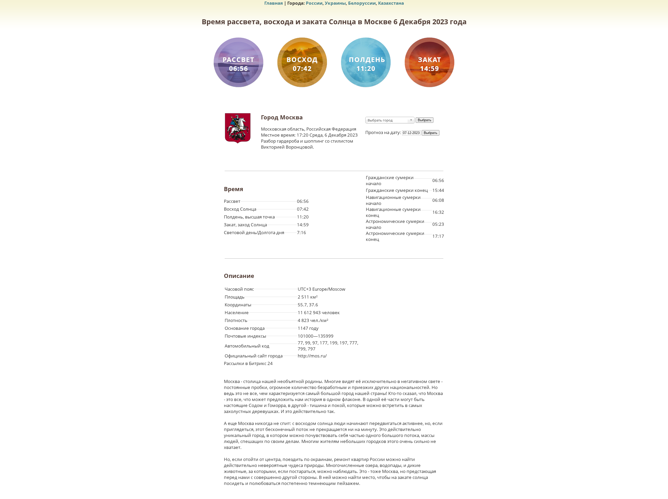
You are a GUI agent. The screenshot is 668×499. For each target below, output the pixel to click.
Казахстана (391, 3)
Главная (273, 3)
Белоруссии (362, 3)
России (314, 3)
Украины (335, 3)
